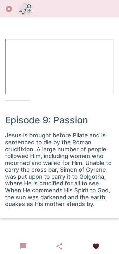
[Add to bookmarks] (95, 246)
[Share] (59, 246)
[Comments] (23, 246)
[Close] (9, 9)
